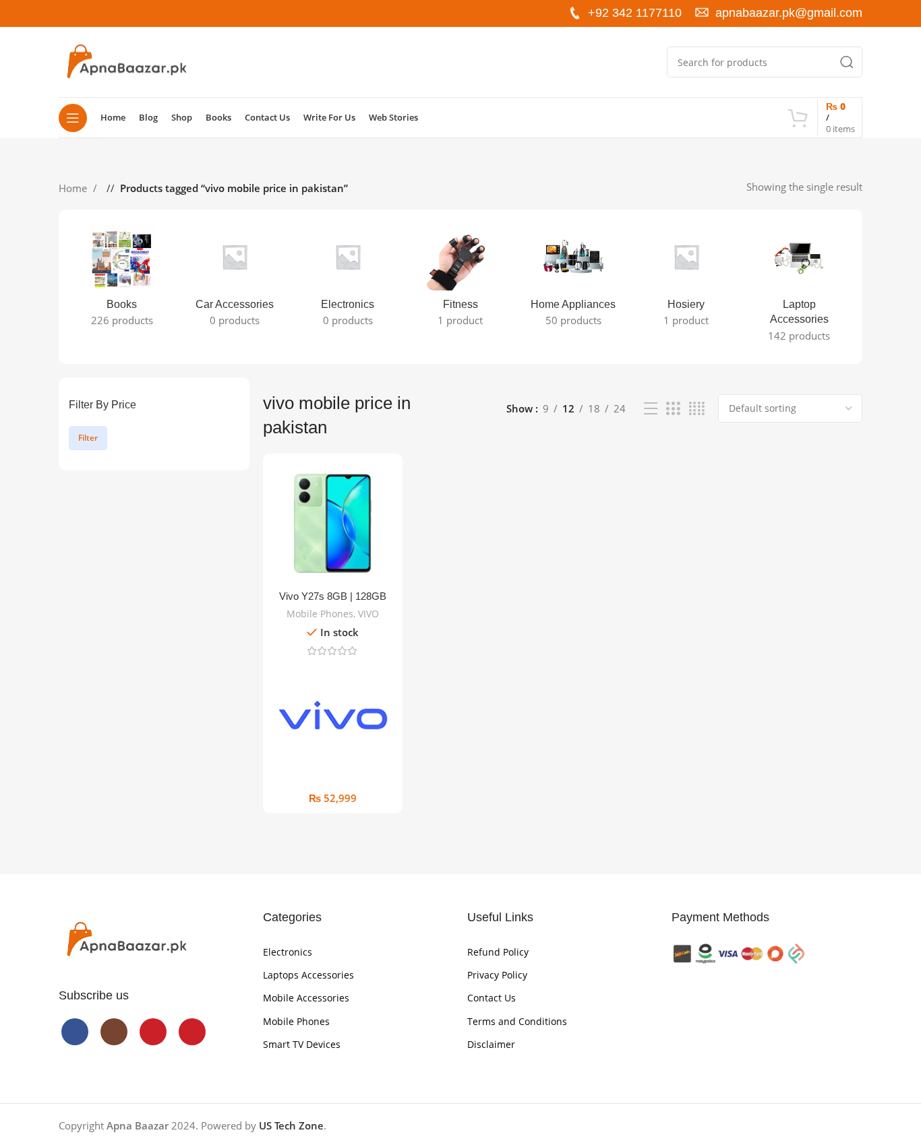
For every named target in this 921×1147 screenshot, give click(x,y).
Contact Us (491, 997)
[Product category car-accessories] (234, 279)
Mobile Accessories (306, 997)
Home (74, 188)
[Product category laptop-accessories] (799, 286)
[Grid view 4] (697, 409)
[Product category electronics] (347, 279)
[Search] (846, 62)
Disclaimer (491, 1044)
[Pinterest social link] (134, 13)
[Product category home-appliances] (573, 279)
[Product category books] (121, 279)
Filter (88, 437)
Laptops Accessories (308, 974)
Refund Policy (498, 952)
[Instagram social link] (91, 13)
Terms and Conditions (517, 1021)
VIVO (368, 613)
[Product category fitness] (460, 279)
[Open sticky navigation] (73, 117)
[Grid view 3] (673, 409)
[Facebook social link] (69, 13)
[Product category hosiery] (686, 279)
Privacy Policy (497, 974)
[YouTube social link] (113, 13)
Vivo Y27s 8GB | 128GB (332, 596)
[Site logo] (126, 60)
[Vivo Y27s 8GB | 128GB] (332, 523)
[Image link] (126, 939)
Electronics (287, 952)
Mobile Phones (320, 613)
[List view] (650, 409)
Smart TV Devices (301, 1044)
